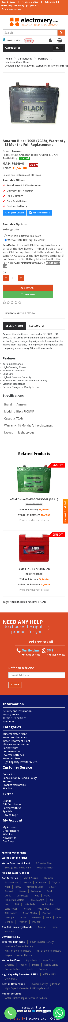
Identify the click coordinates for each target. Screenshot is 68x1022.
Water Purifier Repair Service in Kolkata (26, 998)
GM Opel (9, 917)
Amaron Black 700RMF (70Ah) (28, 602)
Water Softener (45, 867)
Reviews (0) (36, 325)
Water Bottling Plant (15, 737)
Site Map (8, 788)
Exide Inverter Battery (42, 942)
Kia (51, 900)
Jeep (7, 904)
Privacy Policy (11, 714)
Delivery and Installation (17, 711)
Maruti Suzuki (31, 878)
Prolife (23, 964)
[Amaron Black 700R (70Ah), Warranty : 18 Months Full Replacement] (34, 103)
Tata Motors (11, 882)
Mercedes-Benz (35, 886)
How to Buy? (10, 814)
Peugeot (36, 921)
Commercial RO (12, 751)
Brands (7, 800)
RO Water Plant (44, 863)
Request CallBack (16, 213)
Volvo (47, 895)
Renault (9, 891)
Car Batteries (25, 58)
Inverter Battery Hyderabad (45, 984)
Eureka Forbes (12, 969)
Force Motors (37, 900)
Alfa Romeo (11, 913)
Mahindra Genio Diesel (17, 62)
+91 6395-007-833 (13, 9)
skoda (8, 895)
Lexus (23, 917)
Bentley (9, 921)
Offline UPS (49, 974)
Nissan (22, 891)
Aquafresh (31, 960)
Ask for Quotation (41, 213)
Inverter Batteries (13, 755)
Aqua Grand (49, 960)
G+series (9, 964)
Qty (4, 272)
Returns (7, 781)
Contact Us (9, 774)
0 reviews (8, 313)
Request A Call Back (65, 511)
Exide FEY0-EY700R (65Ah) (34, 569)
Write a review (26, 313)
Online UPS (11, 978)
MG (17, 904)
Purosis (43, 969)
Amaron (16, 151)
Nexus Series (51, 964)
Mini (48, 917)
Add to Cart (28, 288)
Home (8, 58)
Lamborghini (47, 904)
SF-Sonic (9, 931)
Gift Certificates (12, 804)
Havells (29, 969)
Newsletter (9, 837)
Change (28, 41)
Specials (7, 811)
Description (14, 325)
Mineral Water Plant (15, 734)
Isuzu (58, 908)
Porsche (27, 908)
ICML (59, 917)
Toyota (56, 882)
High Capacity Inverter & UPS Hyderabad (27, 988)
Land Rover (11, 908)
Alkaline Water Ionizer (16, 744)
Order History (11, 830)
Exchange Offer (11, 229)
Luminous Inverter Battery (19, 946)
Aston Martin (30, 913)
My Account (10, 827)
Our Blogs (8, 841)
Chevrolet (41, 882)
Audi (7, 886)
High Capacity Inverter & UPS (20, 762)
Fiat (37, 895)
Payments (8, 721)
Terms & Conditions (14, 718)
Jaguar (52, 886)
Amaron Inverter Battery (18, 950)
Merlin (35, 964)
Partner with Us (12, 807)
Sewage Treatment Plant (18, 867)
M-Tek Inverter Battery (49, 950)
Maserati (36, 917)
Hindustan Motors (14, 900)
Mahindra (43, 58)
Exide (55, 927)
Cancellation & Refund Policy (20, 778)
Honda (27, 882)
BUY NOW (29, 294)
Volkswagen (23, 895)
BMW (18, 886)
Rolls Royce (43, 908)
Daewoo (46, 913)
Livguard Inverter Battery (18, 955)
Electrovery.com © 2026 (43, 1018)
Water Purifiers (11, 758)
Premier (22, 921)
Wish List (8, 834)
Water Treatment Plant (16, 741)
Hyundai (48, 878)
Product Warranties (14, 785)
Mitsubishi (29, 904)
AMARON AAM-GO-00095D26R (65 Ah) (34, 499)
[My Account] (51, 41)
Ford (49, 891)
